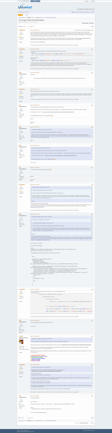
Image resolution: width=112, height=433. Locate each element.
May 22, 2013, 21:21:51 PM (34, 214)
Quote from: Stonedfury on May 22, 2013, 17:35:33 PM (41, 216)
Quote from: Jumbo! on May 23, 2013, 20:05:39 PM (41, 367)
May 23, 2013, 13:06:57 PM (34, 320)
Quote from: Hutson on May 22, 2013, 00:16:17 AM (41, 148)
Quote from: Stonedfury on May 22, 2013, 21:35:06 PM (41, 338)
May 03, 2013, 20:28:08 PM (34, 72)
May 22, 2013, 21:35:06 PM (34, 289)
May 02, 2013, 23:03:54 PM (34, 30)
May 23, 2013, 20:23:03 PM (34, 364)
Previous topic (85, 23)
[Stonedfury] (19, 40)
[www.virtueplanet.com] (19, 350)
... (28, 26)
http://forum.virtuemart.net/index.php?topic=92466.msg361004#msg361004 (58, 112)
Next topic (91, 23)
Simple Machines (26, 430)
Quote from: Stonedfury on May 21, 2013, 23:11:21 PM (41, 129)
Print (92, 26)
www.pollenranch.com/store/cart (37, 207)
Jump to (76, 422)
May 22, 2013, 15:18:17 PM (34, 126)
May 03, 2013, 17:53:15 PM (34, 49)
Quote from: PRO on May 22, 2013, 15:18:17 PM (40, 187)
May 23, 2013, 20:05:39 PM (34, 336)
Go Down (20, 26)
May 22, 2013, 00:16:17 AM (34, 105)
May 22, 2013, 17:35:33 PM (34, 184)
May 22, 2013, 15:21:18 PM (34, 145)
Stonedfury (22, 30)
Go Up (19, 417)
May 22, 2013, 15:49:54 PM (34, 167)
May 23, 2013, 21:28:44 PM (34, 395)
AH (20, 105)
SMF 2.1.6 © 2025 (20, 430)
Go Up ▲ (93, 430)
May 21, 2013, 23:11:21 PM (34, 89)
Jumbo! (21, 336)
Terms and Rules (88, 430)
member (92, 12)
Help (84, 430)
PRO (20, 72)
